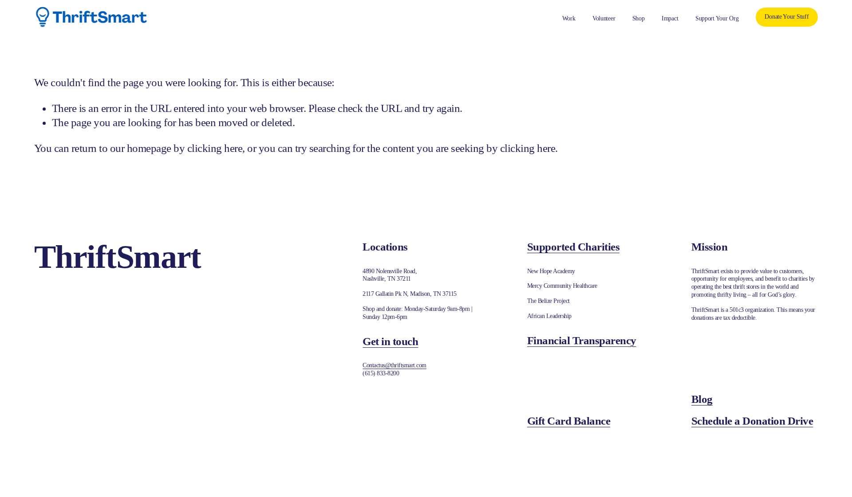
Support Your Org (717, 18)
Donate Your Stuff (787, 16)
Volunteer (603, 18)
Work (569, 18)
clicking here (214, 148)
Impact (670, 18)
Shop (638, 18)
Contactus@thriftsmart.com (394, 365)
